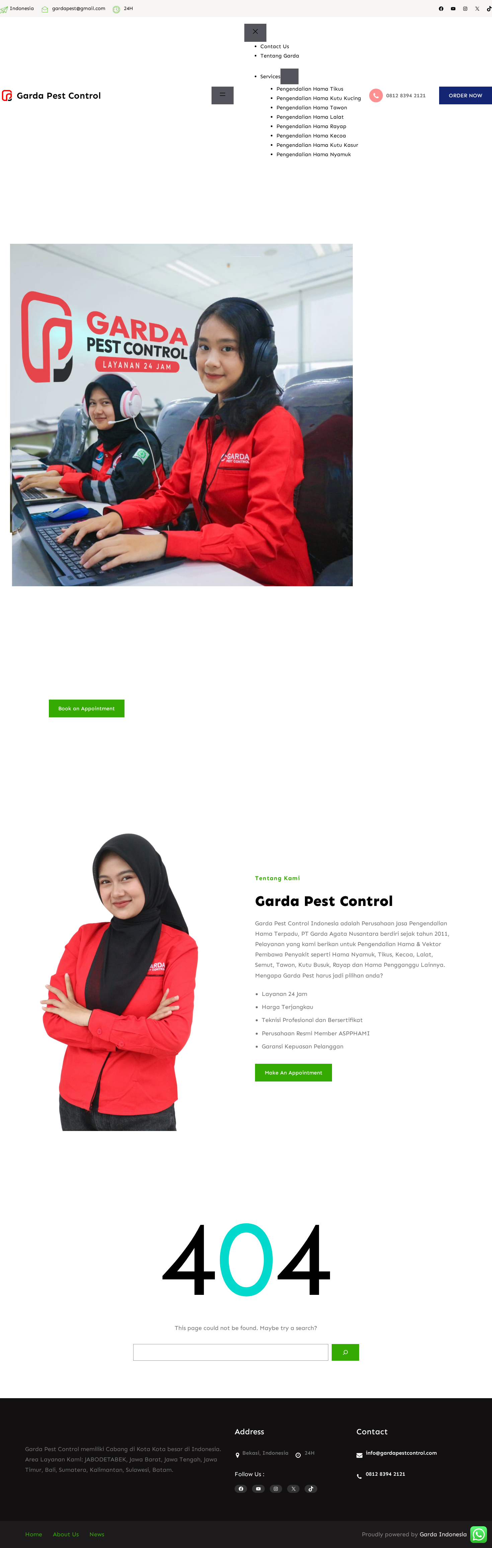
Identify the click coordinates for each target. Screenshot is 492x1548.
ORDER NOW (465, 95)
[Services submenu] (289, 77)
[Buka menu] (223, 96)
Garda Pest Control (59, 95)
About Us (66, 1534)
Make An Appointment (293, 1072)
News (96, 1534)
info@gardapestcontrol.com (401, 1453)
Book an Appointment (86, 708)
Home (33, 1534)
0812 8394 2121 (385, 1474)
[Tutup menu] (255, 33)
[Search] (345, 1352)
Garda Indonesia (443, 1534)
